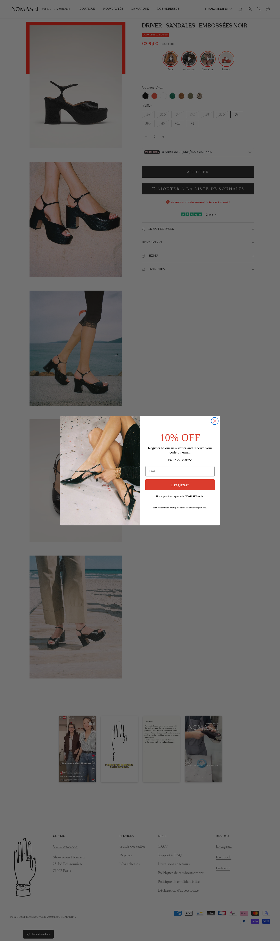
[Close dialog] (214, 421)
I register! (180, 485)
